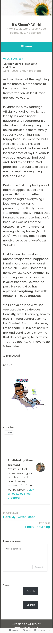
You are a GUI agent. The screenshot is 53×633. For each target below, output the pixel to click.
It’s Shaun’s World (26, 24)
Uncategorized (13, 58)
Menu (28, 46)
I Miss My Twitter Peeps (19, 515)
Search (7, 585)
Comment (39, 567)
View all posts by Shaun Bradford (21, 494)
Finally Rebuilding (37, 525)
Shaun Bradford (30, 71)
